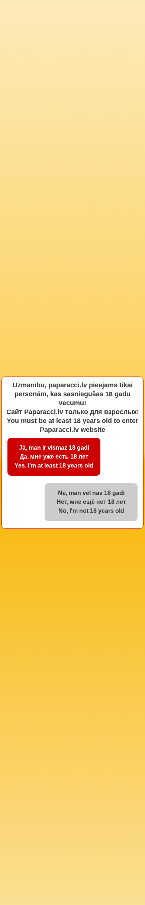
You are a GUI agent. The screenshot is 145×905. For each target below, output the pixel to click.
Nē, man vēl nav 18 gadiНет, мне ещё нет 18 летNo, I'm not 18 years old (91, 502)
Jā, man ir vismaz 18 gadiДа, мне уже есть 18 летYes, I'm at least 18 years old (53, 457)
